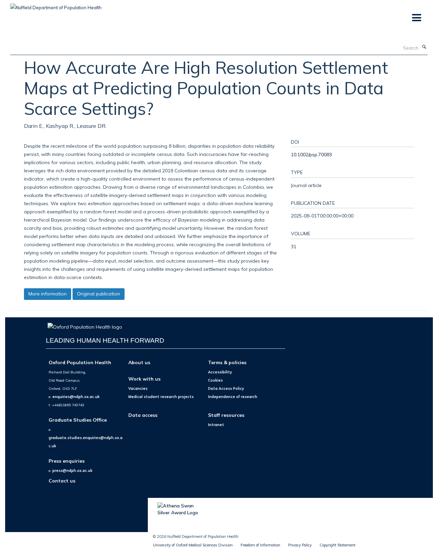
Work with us (144, 379)
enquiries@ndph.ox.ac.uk (76, 396)
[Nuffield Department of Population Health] (56, 5)
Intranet (216, 424)
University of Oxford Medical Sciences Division (193, 545)
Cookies (215, 380)
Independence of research (232, 396)
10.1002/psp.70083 (311, 154)
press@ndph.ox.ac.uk (72, 470)
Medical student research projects (161, 396)
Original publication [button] (98, 294)
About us (139, 362)
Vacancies (137, 388)
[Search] (424, 47)
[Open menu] (416, 18)
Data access (142, 415)
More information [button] (47, 294)
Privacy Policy (300, 545)
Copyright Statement (338, 545)
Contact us (62, 481)
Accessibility (220, 372)
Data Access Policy (226, 388)
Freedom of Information (260, 545)
